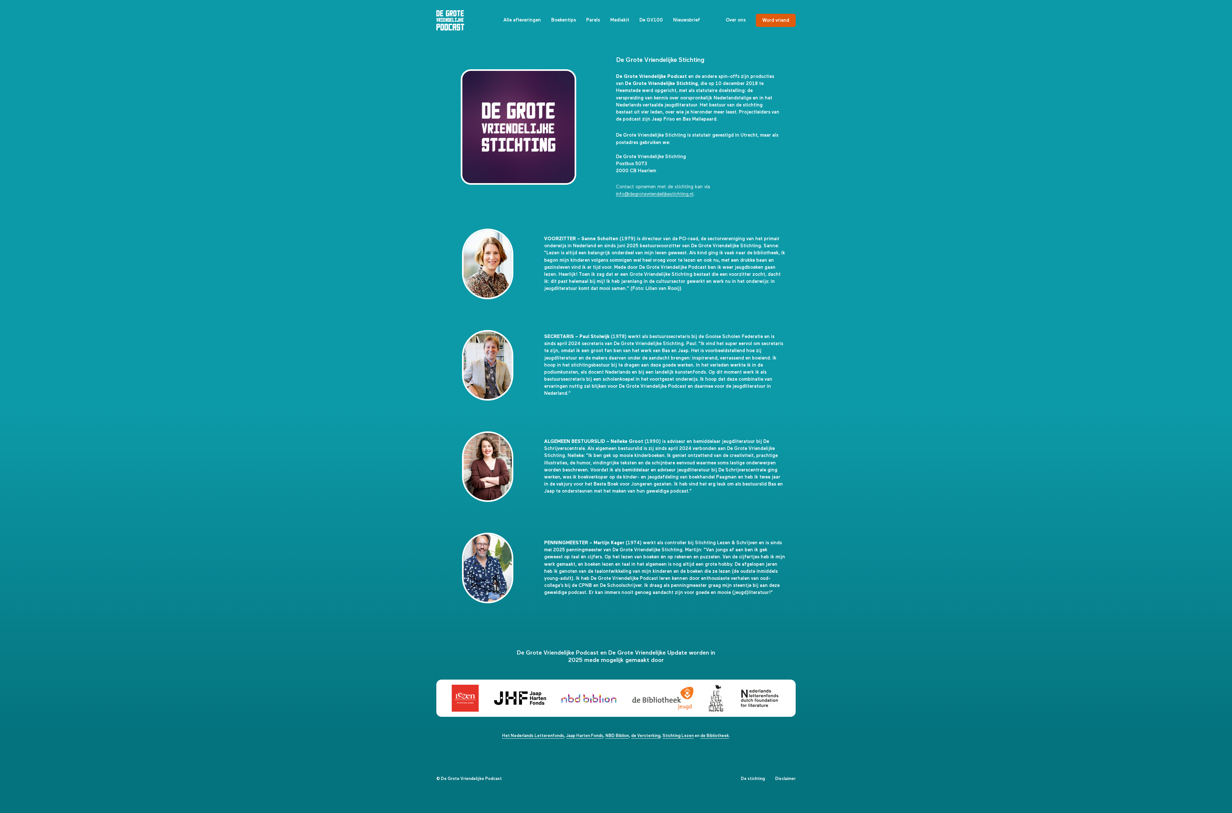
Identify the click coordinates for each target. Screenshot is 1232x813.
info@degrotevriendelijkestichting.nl (654, 194)
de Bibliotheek (714, 736)
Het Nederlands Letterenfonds (533, 736)
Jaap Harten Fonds (584, 736)
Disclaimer (785, 779)
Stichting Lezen (678, 736)
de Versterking (645, 736)
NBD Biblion (617, 736)
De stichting (753, 779)
